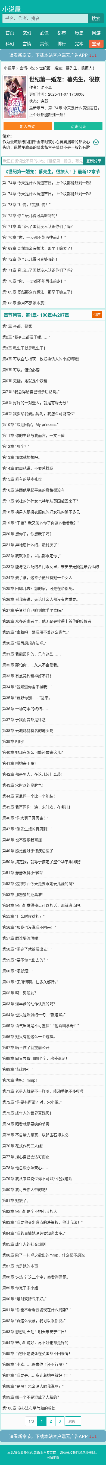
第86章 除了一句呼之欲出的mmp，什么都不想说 (43, 1255)
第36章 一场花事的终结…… (25, 708)
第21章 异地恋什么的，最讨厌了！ (31, 544)
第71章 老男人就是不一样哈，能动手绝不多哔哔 (43, 1091)
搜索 (96, 18)
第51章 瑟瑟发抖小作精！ (24, 872)
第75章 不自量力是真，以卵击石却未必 (35, 1134)
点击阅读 (78, 126)
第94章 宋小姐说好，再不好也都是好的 (35, 1342)
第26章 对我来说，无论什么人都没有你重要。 (41, 599)
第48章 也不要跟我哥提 (22, 839)
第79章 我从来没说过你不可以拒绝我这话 (37, 1178)
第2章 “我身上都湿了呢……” (26, 337)
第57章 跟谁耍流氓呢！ (22, 938)
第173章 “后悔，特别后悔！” (26, 204)
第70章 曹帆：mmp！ (20, 1080)
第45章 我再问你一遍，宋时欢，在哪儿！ (37, 807)
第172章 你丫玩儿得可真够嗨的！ (30, 215)
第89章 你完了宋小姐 (20, 1287)
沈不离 (46, 87)
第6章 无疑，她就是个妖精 (24, 380)
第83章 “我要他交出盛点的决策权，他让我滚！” (42, 1222)
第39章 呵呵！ (14, 741)
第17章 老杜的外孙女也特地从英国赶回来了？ (41, 501)
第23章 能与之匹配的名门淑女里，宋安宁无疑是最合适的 (50, 566)
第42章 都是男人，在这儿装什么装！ (33, 774)
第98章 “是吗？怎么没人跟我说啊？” (33, 1386)
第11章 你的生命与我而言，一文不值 (33, 435)
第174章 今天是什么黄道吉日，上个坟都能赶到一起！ (47, 182)
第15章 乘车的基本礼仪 (22, 479)
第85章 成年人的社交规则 (24, 1244)
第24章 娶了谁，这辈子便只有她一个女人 (37, 577)
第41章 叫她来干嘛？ (20, 763)
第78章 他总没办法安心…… (25, 1167)
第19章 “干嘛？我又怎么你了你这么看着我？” (40, 522)
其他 (44, 43)
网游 (96, 33)
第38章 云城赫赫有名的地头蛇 (27, 730)
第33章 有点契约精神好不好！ (27, 675)
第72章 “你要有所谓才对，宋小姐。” (32, 1102)
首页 (9, 33)
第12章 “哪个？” (15, 446)
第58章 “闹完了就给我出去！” (27, 949)
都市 (61, 33)
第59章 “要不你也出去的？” (25, 960)
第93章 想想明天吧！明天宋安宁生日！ (35, 1331)
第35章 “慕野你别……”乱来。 (27, 697)
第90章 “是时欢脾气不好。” (24, 1298)
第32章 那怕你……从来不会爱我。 (31, 664)
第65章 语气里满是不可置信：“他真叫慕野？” (40, 1025)
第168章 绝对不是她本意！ (25, 302)
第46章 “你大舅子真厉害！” (25, 817)
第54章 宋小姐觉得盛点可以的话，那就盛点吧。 (43, 905)
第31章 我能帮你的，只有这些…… (31, 654)
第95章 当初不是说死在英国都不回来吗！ (37, 1353)
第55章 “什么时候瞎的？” (23, 916)
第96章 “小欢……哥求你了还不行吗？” (34, 1364)
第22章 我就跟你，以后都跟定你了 (31, 555)
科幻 (9, 43)
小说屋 (11, 8)
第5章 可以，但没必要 (21, 369)
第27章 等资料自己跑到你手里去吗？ (33, 610)
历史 (79, 33)
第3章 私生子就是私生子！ (24, 348)
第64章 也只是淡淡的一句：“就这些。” (34, 1014)
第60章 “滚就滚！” (17, 970)
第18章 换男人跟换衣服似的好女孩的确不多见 (41, 511)
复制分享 (93, 160)
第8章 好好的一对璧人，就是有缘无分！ (36, 402)
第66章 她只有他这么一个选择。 (29, 1036)
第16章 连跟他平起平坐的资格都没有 (33, 490)
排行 (61, 43)
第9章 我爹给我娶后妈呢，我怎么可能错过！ (40, 413)
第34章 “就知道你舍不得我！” (27, 686)
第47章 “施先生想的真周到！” (27, 828)
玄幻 (27, 33)
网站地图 (53, 1457)
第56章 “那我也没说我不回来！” (29, 927)
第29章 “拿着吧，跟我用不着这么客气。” (35, 632)
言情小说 (27, 67)
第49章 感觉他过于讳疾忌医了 (27, 850)
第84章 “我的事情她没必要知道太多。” (34, 1233)
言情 (27, 43)
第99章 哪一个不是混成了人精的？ (31, 1397)
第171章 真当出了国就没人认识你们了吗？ (38, 226)
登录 (96, 43)
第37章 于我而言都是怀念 (24, 719)
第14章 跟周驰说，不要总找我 (27, 468)
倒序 (97, 314)
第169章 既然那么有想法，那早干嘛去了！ (38, 248)
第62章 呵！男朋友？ (20, 992)
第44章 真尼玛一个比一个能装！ (29, 796)
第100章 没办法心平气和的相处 (28, 1408)
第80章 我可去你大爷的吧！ (25, 1189)
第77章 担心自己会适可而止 (25, 1156)
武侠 (44, 33)
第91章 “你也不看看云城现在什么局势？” (36, 1309)
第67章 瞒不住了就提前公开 (25, 1047)
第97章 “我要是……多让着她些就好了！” (36, 1375)
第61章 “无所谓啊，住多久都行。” (30, 981)
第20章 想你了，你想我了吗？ (27, 533)
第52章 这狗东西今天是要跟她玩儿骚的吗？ (39, 883)
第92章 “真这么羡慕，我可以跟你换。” (34, 1320)
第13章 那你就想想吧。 (22, 457)
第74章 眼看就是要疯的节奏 (25, 1123)
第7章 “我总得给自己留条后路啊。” (31, 391)
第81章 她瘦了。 (16, 1200)
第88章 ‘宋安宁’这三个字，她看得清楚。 (36, 1276)
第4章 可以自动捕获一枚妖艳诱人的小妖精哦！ (42, 358)
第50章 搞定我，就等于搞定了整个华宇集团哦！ (43, 861)
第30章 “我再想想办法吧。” (24, 643)
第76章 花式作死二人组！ (24, 1145)
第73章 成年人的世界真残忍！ (27, 1113)
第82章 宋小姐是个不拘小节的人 (29, 1211)
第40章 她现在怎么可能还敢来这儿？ (33, 752)
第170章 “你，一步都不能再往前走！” (34, 237)
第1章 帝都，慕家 (17, 326)
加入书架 (27, 126)
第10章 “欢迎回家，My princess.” (30, 424)
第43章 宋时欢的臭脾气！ (24, 785)
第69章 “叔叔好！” (17, 1069)
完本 (79, 43)
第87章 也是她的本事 (20, 1266)
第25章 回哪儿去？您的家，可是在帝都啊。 (39, 588)
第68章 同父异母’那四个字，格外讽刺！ (35, 1058)
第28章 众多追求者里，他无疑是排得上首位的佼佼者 (46, 621)
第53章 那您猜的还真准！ (24, 894)
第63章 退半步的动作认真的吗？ (29, 1003)
